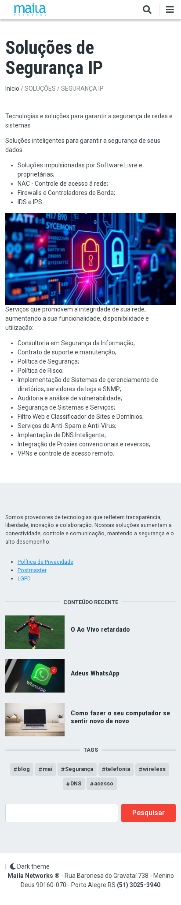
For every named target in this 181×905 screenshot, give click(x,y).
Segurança (79, 769)
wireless (154, 769)
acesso (103, 783)
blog (24, 769)
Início (12, 88)
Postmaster (32, 570)
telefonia (118, 769)
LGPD (24, 578)
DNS (75, 783)
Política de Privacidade (45, 562)
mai (47, 769)
